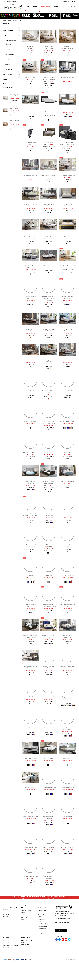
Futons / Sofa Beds (9, 62)
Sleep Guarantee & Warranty (11, 945)
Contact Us (6, 943)
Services (5, 79)
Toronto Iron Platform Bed (67, 266)
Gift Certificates (7, 914)
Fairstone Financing (26, 944)
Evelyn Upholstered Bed (67, 847)
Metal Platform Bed (48, 847)
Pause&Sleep (41, 931)
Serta (39, 921)
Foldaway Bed (67, 544)
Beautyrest (41, 914)
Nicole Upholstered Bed (67, 575)
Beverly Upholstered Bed (67, 481)
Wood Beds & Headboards (12, 47)
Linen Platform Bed (67, 758)
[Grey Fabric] (47, 212)
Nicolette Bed (67, 452)
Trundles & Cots (8, 69)
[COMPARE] (36, 33)
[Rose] (71, 428)
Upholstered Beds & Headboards (10, 43)
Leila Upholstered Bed (49, 727)
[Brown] (30, 118)
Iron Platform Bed (30, 787)
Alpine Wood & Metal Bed (30, 452)
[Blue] (69, 116)
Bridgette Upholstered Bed (30, 816)
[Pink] (51, 643)
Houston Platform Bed (67, 390)
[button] (25, 11)
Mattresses (35, 6)
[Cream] (67, 212)
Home (28, 6)
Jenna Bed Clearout (49, 142)
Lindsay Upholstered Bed (49, 787)
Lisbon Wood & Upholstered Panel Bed (14, 120)
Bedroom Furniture (46, 6)
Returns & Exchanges (9, 950)
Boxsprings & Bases (9, 54)
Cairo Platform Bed (30, 390)
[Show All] (62, 6)
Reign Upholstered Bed (30, 847)
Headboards (7, 64)
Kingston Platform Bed (67, 360)
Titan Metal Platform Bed (30, 697)
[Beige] (10, 102)
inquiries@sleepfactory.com (62, 918)
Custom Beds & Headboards (12, 38)
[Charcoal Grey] (49, 337)
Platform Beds (8, 67)
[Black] (30, 84)
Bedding (56, 6)
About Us (5, 940)
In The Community (8, 947)
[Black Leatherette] (50, 212)
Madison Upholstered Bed (67, 421)
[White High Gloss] (30, 181)
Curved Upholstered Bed (30, 758)
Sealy (39, 916)
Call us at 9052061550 (10, 1)
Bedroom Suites (8, 52)
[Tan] (30, 337)
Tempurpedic (41, 919)
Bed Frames (7, 49)
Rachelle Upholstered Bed (67, 787)
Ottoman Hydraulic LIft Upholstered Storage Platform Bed (48, 298)
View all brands (42, 933)
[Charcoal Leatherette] (48, 212)
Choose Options (30, 41)
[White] (67, 83)
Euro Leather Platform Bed (30, 876)
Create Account (65, 1)
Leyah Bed (49, 452)
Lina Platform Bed (49, 697)
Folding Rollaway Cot (48, 266)
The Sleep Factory (42, 908)
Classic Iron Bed (48, 758)
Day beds (7, 59)
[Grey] (66, 116)
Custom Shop (6, 77)
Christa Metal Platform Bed (67, 175)
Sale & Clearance (7, 74)
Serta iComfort (42, 928)
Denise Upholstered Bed (30, 727)
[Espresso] (33, 582)
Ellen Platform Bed (67, 816)
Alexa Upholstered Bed (67, 110)
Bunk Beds (7, 57)
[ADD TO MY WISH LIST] (36, 35)
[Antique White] (48, 181)
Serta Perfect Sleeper (43, 924)
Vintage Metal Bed (30, 77)
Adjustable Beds (8, 33)
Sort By (60, 24)
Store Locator (7, 912)
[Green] (72, 428)
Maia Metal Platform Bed (30, 544)
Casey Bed (30, 575)
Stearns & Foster (42, 926)
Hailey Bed (49, 575)
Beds (6, 35)
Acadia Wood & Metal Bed (30, 360)
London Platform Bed (30, 421)
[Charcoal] (48, 368)
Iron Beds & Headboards (11, 40)
